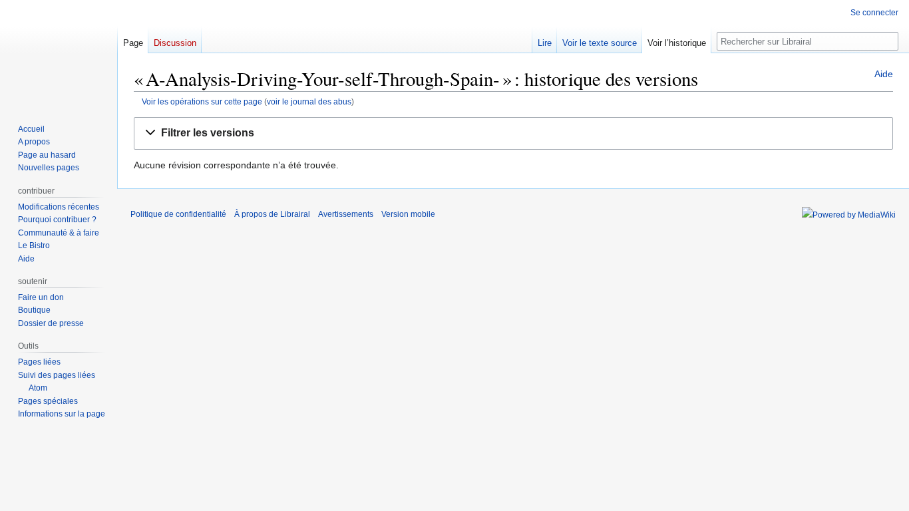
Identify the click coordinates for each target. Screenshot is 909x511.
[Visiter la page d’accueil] (58, 53)
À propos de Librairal (272, 214)
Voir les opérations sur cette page (202, 101)
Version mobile (408, 214)
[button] (513, 133)
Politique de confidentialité (178, 214)
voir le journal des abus (309, 101)
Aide (883, 74)
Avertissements (345, 214)
